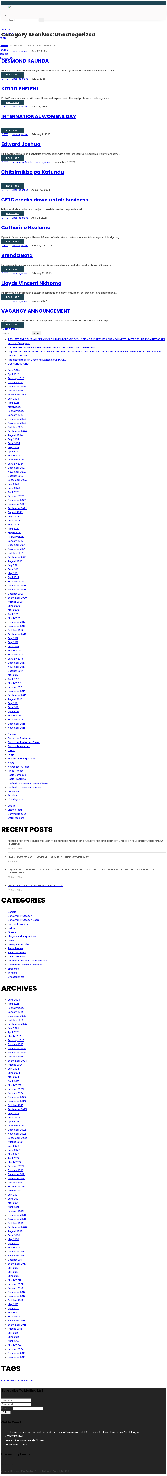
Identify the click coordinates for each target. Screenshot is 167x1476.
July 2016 (13, 703)
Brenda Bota (17, 255)
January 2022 (15, 540)
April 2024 (13, 451)
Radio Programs (17, 778)
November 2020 (17, 589)
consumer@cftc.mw (16, 1444)
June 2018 (13, 646)
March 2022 (14, 532)
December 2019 (16, 622)
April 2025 (13, 402)
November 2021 (16, 549)
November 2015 (16, 727)
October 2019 (15, 630)
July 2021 (13, 565)
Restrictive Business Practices (25, 787)
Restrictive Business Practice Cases (28, 783)
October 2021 (15, 553)
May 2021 (13, 573)
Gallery (11, 750)
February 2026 (16, 378)
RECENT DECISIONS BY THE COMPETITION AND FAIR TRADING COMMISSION (51, 347)
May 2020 (13, 610)
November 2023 (17, 471)
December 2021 (16, 545)
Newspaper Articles (22, 162)
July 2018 (13, 642)
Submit (6, 1412)
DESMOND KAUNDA (25, 60)
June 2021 (13, 569)
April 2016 (13, 711)
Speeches (13, 791)
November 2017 (16, 666)
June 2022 (14, 520)
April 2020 (13, 614)
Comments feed (17, 813)
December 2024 (17, 419)
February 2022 (16, 536)
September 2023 (17, 480)
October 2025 (15, 390)
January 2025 (15, 415)
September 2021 (17, 557)
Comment (7, 1408)
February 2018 (16, 654)
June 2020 (14, 605)
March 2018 (14, 650)
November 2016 (16, 691)
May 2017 (13, 674)
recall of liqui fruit (26, 1380)
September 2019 (17, 634)
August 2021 (15, 561)
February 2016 (16, 719)
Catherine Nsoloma (26, 227)
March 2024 (14, 455)
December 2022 (17, 500)
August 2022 (15, 512)
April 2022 (13, 528)
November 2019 (16, 626)
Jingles (12, 754)
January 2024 (15, 463)
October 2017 (15, 670)
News (11, 762)
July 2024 (13, 439)
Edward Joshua (21, 144)
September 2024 (17, 431)
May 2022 (13, 524)
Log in (11, 805)
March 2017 (14, 683)
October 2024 (15, 427)
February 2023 (16, 496)
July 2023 (13, 484)
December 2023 (17, 467)
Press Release (15, 770)
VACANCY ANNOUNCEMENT (35, 310)
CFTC (5, 78)
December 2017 (16, 662)
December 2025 (17, 386)
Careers (12, 734)
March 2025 (14, 406)
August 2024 (15, 435)
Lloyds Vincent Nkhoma (31, 283)
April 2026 (13, 374)
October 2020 (15, 593)
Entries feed (15, 809)
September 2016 (17, 695)
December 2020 (17, 585)
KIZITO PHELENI (19, 88)
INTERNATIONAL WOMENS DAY (38, 116)
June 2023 (14, 488)
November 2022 (17, 504)
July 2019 (13, 638)
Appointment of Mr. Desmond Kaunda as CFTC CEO (37, 359)
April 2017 (13, 679)
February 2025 (16, 410)
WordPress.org (16, 817)
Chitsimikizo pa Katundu (32, 171)
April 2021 (13, 577)
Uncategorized (20, 78)
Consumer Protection (20, 738)
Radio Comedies (17, 774)
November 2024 (17, 423)
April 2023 (13, 492)
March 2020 (14, 618)
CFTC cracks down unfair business (44, 199)
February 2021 (16, 581)
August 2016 (15, 699)
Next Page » (12, 328)
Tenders (12, 795)
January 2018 (15, 658)
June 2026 (14, 370)
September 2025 (17, 394)
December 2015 (16, 723)
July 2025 (13, 398)
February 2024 (16, 459)
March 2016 (14, 715)
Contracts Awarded (19, 746)
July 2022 (13, 516)
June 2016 (13, 707)
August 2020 (15, 601)
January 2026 (15, 382)
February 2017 (16, 687)
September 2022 (17, 508)
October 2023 (15, 475)
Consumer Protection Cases (24, 742)
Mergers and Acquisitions (22, 758)
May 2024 (13, 447)
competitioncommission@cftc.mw (24, 1440)
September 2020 (17, 597)
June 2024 (14, 443)
